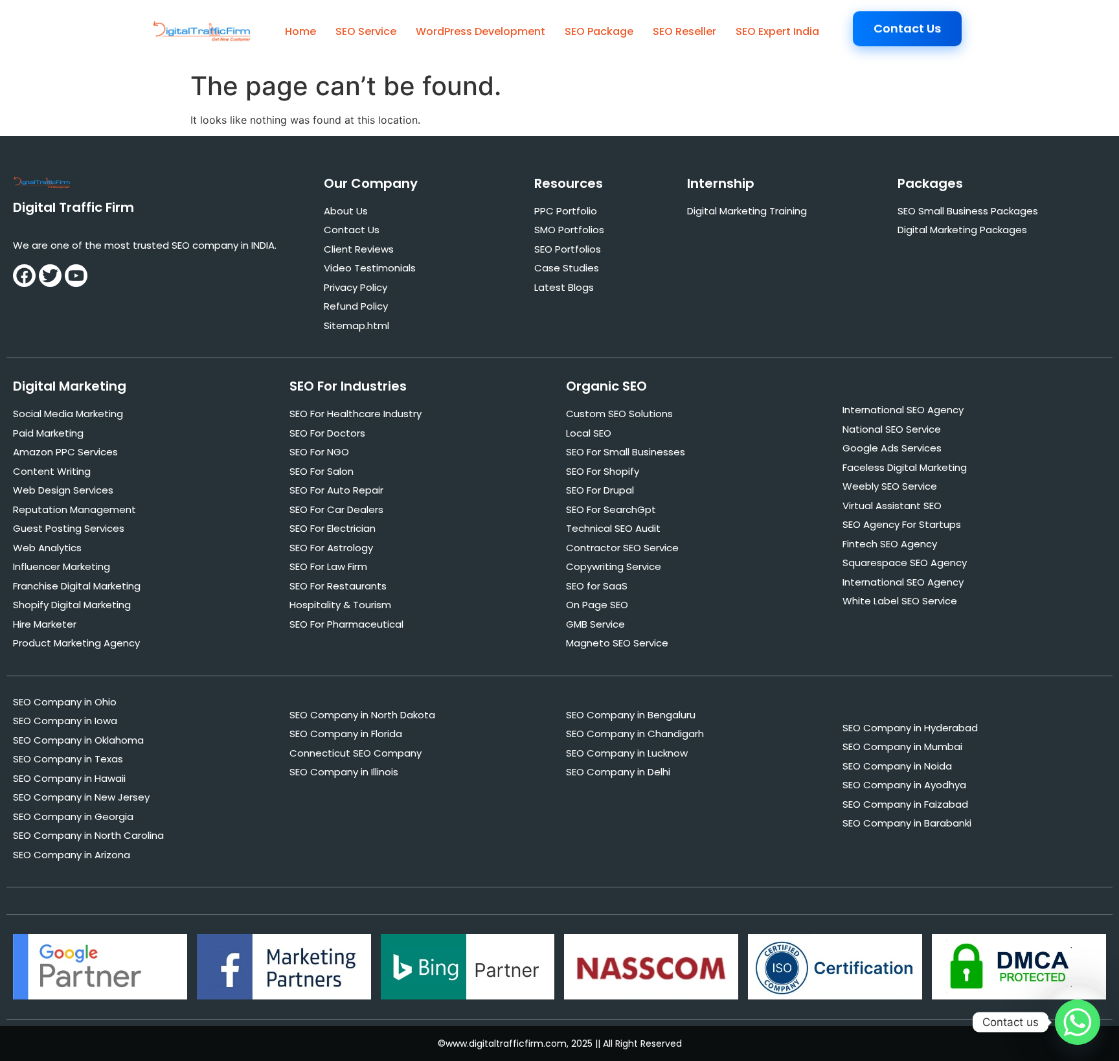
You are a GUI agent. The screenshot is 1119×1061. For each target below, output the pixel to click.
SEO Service (365, 31)
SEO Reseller (684, 31)
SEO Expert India (777, 31)
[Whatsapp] (1077, 1022)
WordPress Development (480, 31)
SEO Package (599, 31)
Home (300, 31)
